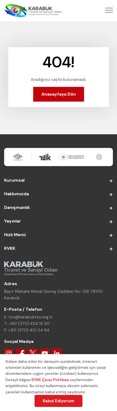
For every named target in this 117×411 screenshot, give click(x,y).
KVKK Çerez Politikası (50, 379)
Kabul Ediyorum (58, 401)
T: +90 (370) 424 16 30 (27, 323)
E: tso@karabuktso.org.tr (28, 317)
